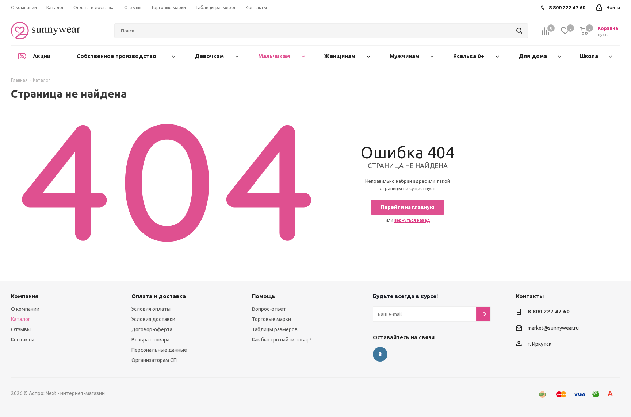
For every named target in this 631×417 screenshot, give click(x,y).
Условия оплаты (151, 309)
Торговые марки (271, 319)
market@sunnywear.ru (553, 328)
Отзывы (21, 329)
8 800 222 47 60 (549, 311)
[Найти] (519, 30)
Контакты (22, 340)
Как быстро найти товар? (282, 340)
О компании (25, 309)
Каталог (20, 319)
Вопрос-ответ (269, 309)
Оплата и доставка (158, 296)
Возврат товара (150, 340)
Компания (24, 296)
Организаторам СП (154, 360)
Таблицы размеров (275, 329)
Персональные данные (159, 350)
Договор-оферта (151, 329)
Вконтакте (380, 354)
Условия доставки (153, 319)
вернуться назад (412, 220)
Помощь (263, 296)
